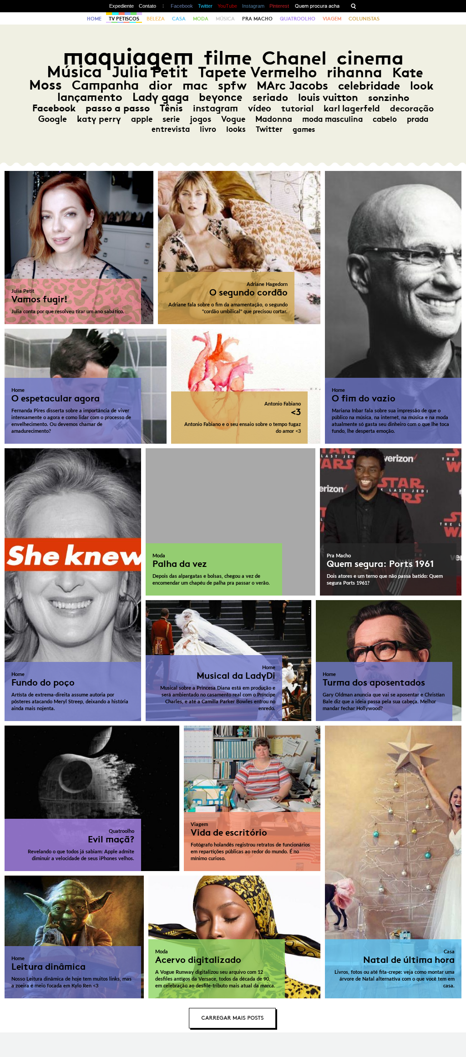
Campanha (105, 85)
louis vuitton (328, 97)
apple (141, 119)
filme (228, 58)
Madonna (273, 119)
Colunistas (364, 18)
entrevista (171, 129)
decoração (412, 108)
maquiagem (128, 56)
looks (236, 129)
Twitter (205, 6)
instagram (215, 108)
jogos (200, 119)
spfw (232, 85)
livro (208, 129)
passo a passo (118, 108)
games (304, 129)
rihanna (354, 72)
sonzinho (388, 97)
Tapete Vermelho (257, 72)
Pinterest (279, 6)
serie (171, 119)
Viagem (332, 18)
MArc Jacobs (292, 86)
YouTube (227, 6)
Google (52, 119)
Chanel (294, 58)
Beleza (156, 18)
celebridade (369, 86)
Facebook (182, 6)
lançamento (89, 97)
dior (160, 85)
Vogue (233, 119)
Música (225, 18)
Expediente (121, 6)
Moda (200, 18)
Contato (147, 6)
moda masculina (332, 119)
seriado (270, 97)
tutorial (297, 108)
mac (195, 85)
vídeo (259, 108)
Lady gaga (160, 97)
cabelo (385, 119)
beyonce (221, 97)
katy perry (99, 119)
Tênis (171, 108)
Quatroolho (297, 18)
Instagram (253, 6)
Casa (179, 18)
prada (417, 119)
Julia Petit (150, 71)
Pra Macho (257, 18)
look (421, 86)
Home (94, 18)
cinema (370, 58)
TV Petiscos (124, 18)
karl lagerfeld (352, 108)
